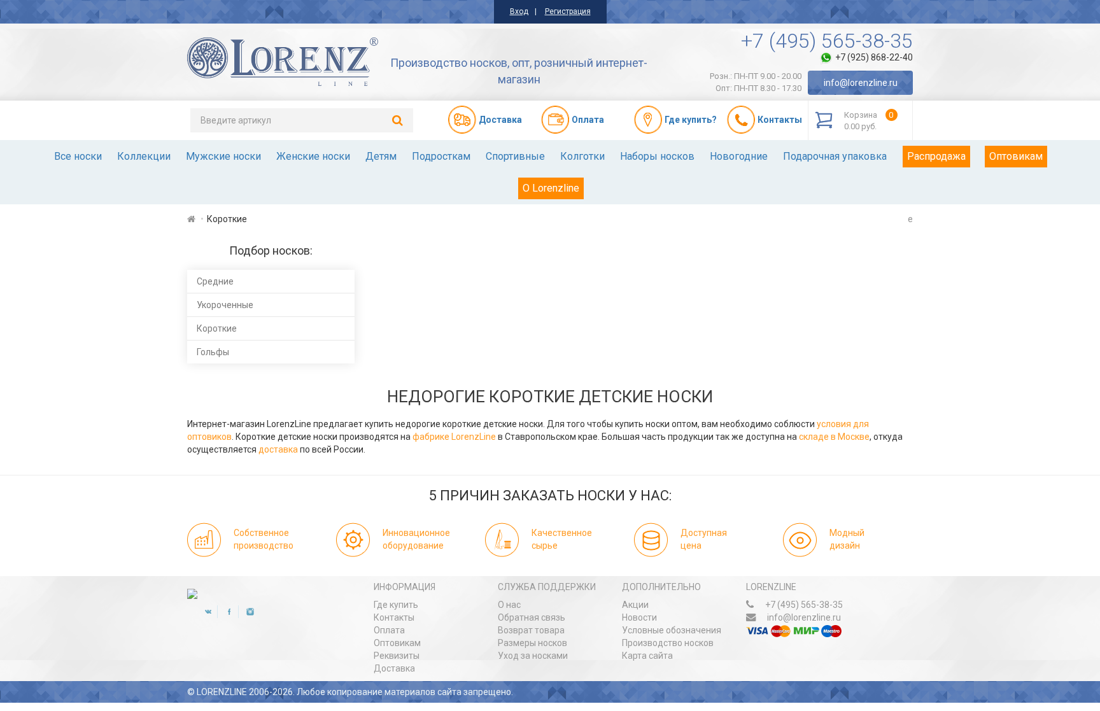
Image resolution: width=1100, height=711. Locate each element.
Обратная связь (531, 617)
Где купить (396, 605)
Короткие (217, 328)
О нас (509, 605)
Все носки (78, 156)
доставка (278, 449)
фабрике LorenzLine (454, 437)
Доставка (394, 668)
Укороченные (225, 305)
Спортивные (515, 156)
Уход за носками (533, 656)
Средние (215, 281)
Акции (635, 605)
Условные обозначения (671, 630)
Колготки (582, 156)
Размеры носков (532, 643)
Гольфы (213, 352)
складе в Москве (834, 437)
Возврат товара (531, 630)
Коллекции (144, 156)
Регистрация (568, 11)
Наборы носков (657, 156)
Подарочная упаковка (835, 156)
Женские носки (313, 156)
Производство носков (668, 643)
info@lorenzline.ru (861, 83)
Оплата (389, 630)
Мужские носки (223, 156)
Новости (639, 617)
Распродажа (936, 156)
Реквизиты (397, 656)
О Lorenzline (551, 188)
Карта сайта (647, 656)
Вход (519, 11)
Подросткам (441, 156)
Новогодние (739, 156)
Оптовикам (1016, 156)
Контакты (394, 617)
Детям (381, 156)
